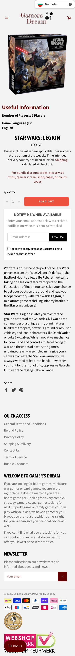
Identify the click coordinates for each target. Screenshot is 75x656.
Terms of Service (15, 457)
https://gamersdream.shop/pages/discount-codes (37, 179)
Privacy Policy (14, 437)
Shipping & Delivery (17, 444)
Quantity (9, 192)
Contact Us (12, 450)
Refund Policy (13, 430)
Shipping (61, 160)
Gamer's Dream (22, 594)
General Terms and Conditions (25, 424)
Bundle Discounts (16, 463)
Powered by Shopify (43, 594)
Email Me (58, 237)
